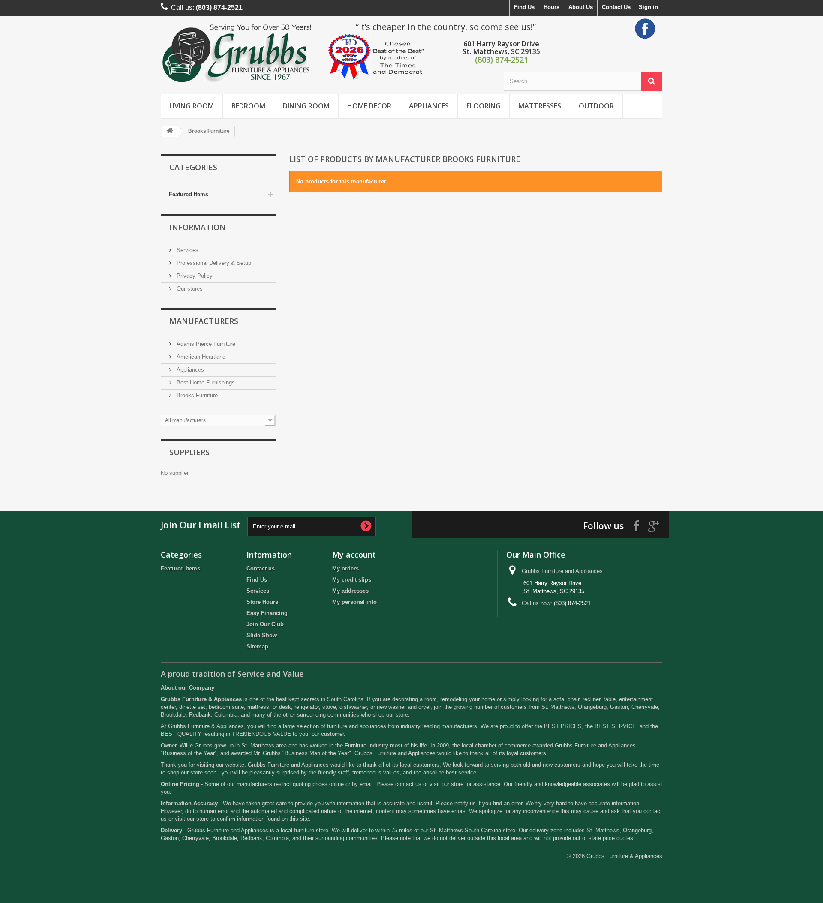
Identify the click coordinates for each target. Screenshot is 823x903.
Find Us (524, 7)
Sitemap (257, 646)
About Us (580, 7)
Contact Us (616, 7)
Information (197, 227)
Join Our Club (265, 624)
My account (354, 554)
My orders (345, 568)
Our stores (189, 288)
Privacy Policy (194, 276)
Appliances (429, 106)
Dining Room (306, 106)
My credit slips (351, 579)
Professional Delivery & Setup (213, 263)
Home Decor (369, 106)
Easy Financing (267, 613)
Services (186, 250)
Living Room (191, 106)
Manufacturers (203, 321)
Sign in (648, 7)
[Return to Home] (170, 131)
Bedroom (248, 106)
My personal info (354, 602)
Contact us (260, 568)
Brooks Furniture (196, 395)
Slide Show (261, 635)
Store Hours (262, 602)
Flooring (483, 106)
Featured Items (188, 194)
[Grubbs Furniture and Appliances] (240, 52)
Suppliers (189, 452)
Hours (551, 7)
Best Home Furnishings (205, 382)
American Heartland (200, 357)
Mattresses (539, 106)
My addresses (350, 591)
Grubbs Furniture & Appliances (624, 856)
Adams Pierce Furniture (205, 344)
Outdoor (596, 106)
